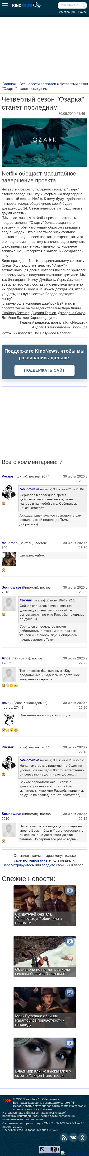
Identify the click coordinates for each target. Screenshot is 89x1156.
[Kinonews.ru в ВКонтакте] (73, 1137)
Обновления (50, 1099)
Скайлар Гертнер (15, 313)
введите (48, 865)
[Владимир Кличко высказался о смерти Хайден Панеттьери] (45, 1059)
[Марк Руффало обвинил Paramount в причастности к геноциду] (45, 1008)
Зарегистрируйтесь (18, 865)
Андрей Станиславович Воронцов (59, 327)
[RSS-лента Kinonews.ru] (64, 1137)
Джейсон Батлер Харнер (22, 318)
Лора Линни (71, 308)
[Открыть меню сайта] (5, 6)
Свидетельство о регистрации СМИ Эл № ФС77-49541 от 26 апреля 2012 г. (43, 1125)
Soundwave (29, 489)
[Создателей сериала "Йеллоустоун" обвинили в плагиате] (45, 906)
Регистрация (66, 12)
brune (6, 703)
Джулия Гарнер (43, 313)
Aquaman (10, 543)
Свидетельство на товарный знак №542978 (31, 1130)
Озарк (73, 189)
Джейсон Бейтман (56, 303)
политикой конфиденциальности (24, 1116)
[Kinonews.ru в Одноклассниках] (82, 1137)
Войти (82, 12)
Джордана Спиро (71, 313)
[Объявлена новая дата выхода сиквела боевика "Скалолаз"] (45, 957)
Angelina (9, 658)
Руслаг (8, 476)
